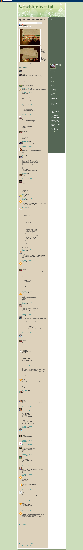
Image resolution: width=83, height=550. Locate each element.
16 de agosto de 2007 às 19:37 (27, 260)
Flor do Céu (24, 441)
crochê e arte (24, 501)
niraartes (24, 511)
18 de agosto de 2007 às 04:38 (27, 347)
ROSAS (52, 108)
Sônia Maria (24, 115)
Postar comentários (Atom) (26, 545)
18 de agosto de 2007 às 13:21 (27, 406)
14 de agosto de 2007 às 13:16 (27, 140)
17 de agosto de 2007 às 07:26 (27, 302)
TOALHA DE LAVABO (54, 97)
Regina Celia (24, 333)
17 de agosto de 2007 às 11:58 (27, 314)
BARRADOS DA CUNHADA (55, 98)
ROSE (23, 490)
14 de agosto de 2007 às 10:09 (27, 114)
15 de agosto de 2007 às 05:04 (27, 154)
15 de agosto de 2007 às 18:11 (27, 178)
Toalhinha (52, 107)
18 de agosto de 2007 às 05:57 (27, 365)
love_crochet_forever (26, 88)
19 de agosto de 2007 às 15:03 (27, 489)
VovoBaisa (24, 407)
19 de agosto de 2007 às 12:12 (27, 474)
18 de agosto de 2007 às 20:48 (27, 440)
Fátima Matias (24, 445)
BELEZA (52, 125)
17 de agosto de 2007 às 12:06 (27, 332)
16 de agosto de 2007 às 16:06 (27, 249)
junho (53, 132)
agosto (53, 93)
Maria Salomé (24, 130)
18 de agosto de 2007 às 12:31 (27, 397)
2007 (52, 86)
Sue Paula (24, 466)
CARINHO (53, 94)
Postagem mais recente (23, 543)
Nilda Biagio (59, 64)
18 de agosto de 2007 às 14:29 (27, 426)
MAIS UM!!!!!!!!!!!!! (54, 103)
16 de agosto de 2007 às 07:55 (27, 198)
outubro (53, 90)
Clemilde (23, 250)
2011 (52, 81)
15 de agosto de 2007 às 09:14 (27, 172)
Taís (23, 434)
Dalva (23, 475)
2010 (52, 82)
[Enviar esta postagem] (30, 63)
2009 (52, 84)
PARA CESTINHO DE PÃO (55, 95)
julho (52, 131)
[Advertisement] (29, 534)
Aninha (23, 68)
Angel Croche (24, 292)
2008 (52, 85)
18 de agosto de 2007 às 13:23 (27, 410)
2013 (52, 78)
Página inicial (33, 543)
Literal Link (51, 19)
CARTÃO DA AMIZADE (55, 121)
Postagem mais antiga (43, 543)
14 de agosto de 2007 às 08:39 (27, 92)
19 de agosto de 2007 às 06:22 (27, 444)
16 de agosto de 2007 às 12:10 (27, 206)
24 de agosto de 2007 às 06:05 (27, 522)
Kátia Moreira (24, 303)
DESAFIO (53, 128)
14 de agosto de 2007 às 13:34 (27, 146)
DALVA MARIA (24, 207)
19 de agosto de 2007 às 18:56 (27, 510)
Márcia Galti (24, 173)
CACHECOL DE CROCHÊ (55, 124)
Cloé (23, 84)
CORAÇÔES (22, 28)
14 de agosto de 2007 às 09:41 (27, 104)
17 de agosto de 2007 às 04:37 (27, 291)
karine (23, 155)
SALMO (52, 112)
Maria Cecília (24, 455)
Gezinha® (24, 194)
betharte (23, 199)
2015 (52, 76)
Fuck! (23, 483)
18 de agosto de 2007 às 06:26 (27, 376)
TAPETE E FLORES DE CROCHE (56, 111)
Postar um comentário (22, 524)
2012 (52, 80)
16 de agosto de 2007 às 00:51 (27, 193)
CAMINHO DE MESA (54, 129)
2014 (52, 77)
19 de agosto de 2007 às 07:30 (27, 465)
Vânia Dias (24, 147)
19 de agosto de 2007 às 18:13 (27, 500)
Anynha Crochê (25, 141)
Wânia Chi (24, 261)
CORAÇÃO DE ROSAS (55, 120)
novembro (53, 89)
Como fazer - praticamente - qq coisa (55, 20)
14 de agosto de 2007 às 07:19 (27, 87)
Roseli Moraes (25, 390)
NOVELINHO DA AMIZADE (55, 117)
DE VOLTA (53, 104)
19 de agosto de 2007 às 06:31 (27, 454)
